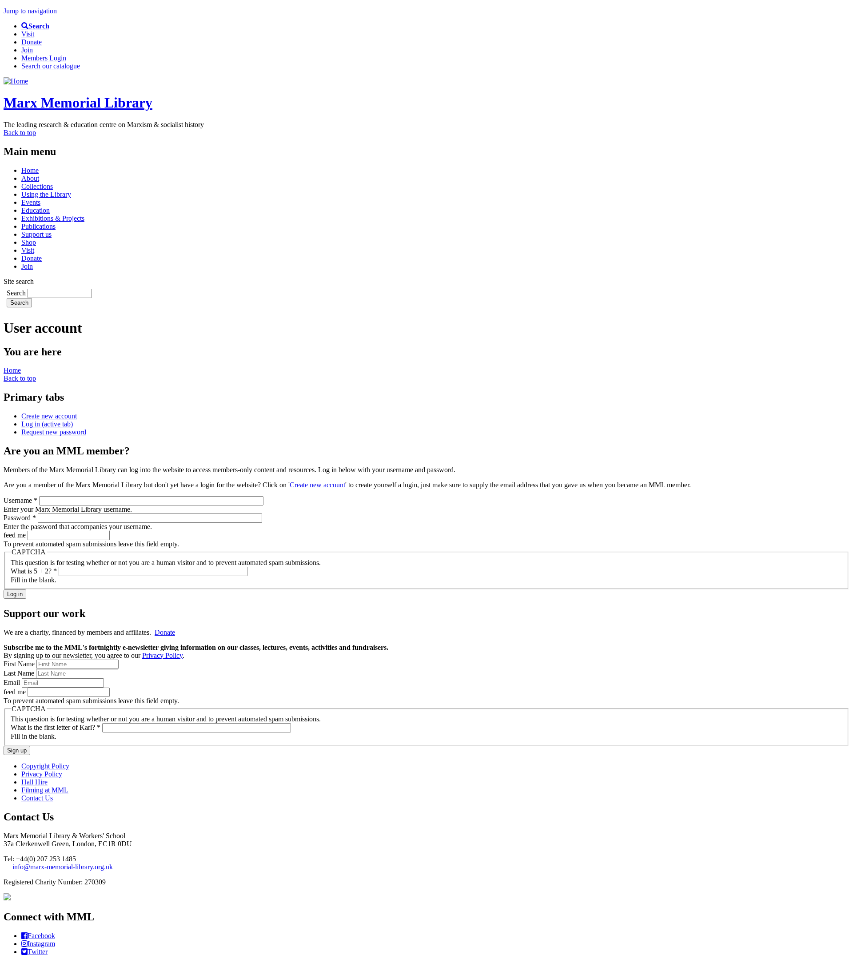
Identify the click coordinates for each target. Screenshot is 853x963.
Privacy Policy (162, 655)
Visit (27, 34)
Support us (36, 234)
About (30, 178)
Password (20, 517)
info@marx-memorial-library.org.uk (62, 867)
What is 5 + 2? (34, 571)
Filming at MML (44, 790)
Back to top (20, 132)
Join (27, 50)
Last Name (20, 673)
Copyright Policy (45, 766)
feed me (16, 535)
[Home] (16, 81)
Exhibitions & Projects (52, 218)
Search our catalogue (50, 66)
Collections (37, 186)
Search (17, 293)
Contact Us (37, 798)
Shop (28, 242)
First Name (20, 664)
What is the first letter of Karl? (55, 727)
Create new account (49, 416)
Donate (31, 42)
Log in (47, 424)
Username (20, 500)
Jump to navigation (30, 11)
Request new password (53, 432)
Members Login (43, 58)
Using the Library (46, 194)
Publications (38, 226)
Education (35, 210)
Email (13, 682)
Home (30, 170)
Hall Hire (34, 782)
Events (30, 202)
